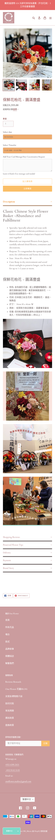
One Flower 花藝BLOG (16, 689)
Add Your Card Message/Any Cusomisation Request (24, 157)
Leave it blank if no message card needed (19, 174)
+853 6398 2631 (12, 764)
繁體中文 (26, 799)
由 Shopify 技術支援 (39, 831)
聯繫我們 (9, 663)
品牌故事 (9, 648)
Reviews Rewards (13, 681)
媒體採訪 (9, 656)
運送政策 (9, 717)
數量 (5, 119)
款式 (7, 641)
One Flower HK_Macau (23, 831)
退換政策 (9, 725)
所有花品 (9, 627)
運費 (15, 109)
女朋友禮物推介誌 (13, 696)
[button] (11, 831)
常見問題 (9, 710)
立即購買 (27, 188)
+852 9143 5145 (12, 770)
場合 (7, 634)
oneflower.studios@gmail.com (18, 781)
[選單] (50, 18)
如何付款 (9, 703)
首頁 (7, 620)
